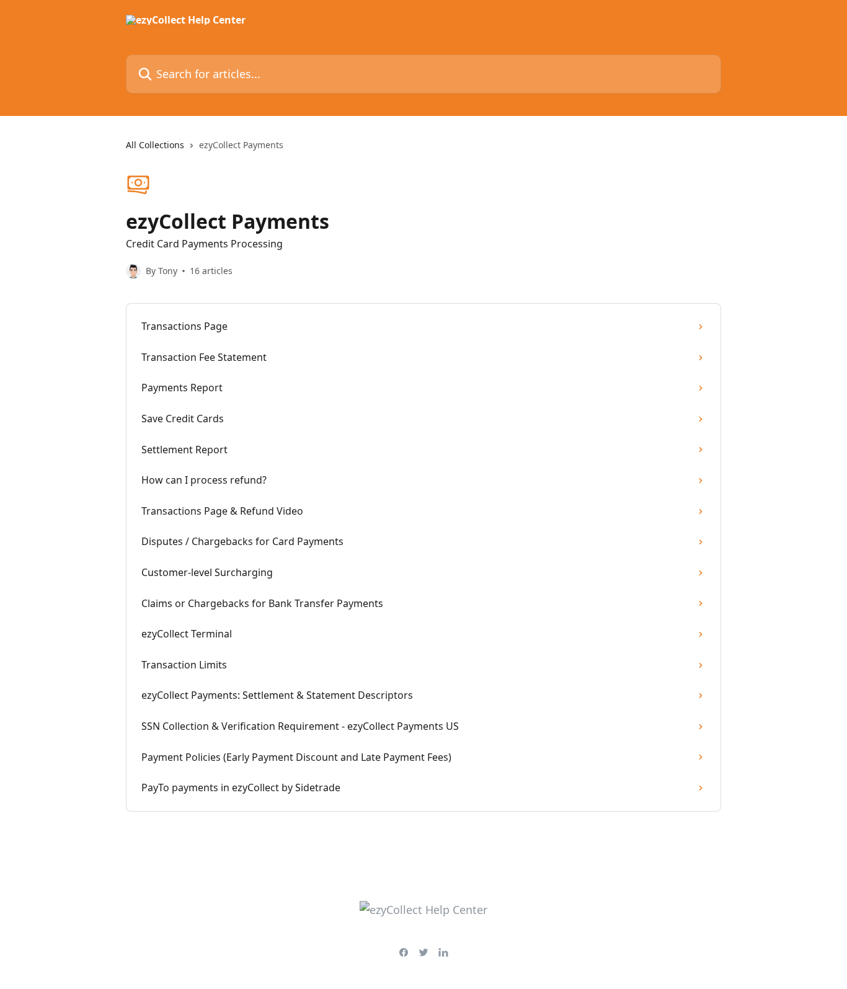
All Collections (155, 145)
